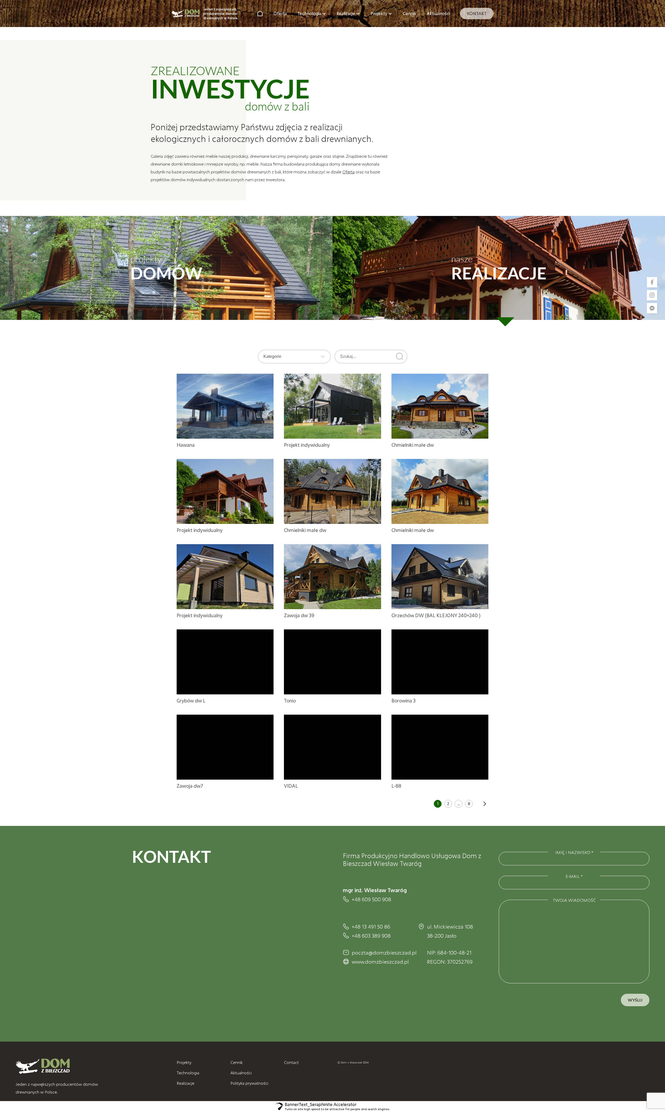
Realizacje (346, 13)
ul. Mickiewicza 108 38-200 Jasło (450, 931)
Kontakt (477, 13)
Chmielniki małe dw (412, 445)
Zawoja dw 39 (299, 615)
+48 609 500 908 (371, 899)
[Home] (260, 13)
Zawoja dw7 (190, 786)
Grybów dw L (191, 701)
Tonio (290, 701)
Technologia (309, 13)
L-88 (396, 786)
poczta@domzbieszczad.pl (380, 952)
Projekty (379, 13)
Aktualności (438, 13)
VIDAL (291, 786)
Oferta (280, 13)
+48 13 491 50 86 (371, 926)
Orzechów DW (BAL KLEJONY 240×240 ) (436, 615)
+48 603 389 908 (371, 935)
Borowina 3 (403, 701)
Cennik (409, 13)
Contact (291, 1062)
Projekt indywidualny (307, 445)
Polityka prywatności (249, 1083)
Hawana (186, 445)
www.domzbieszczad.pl (380, 961)
